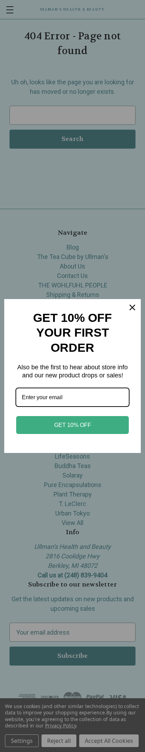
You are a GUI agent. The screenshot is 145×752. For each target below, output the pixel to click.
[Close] (132, 307)
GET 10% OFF (72, 425)
